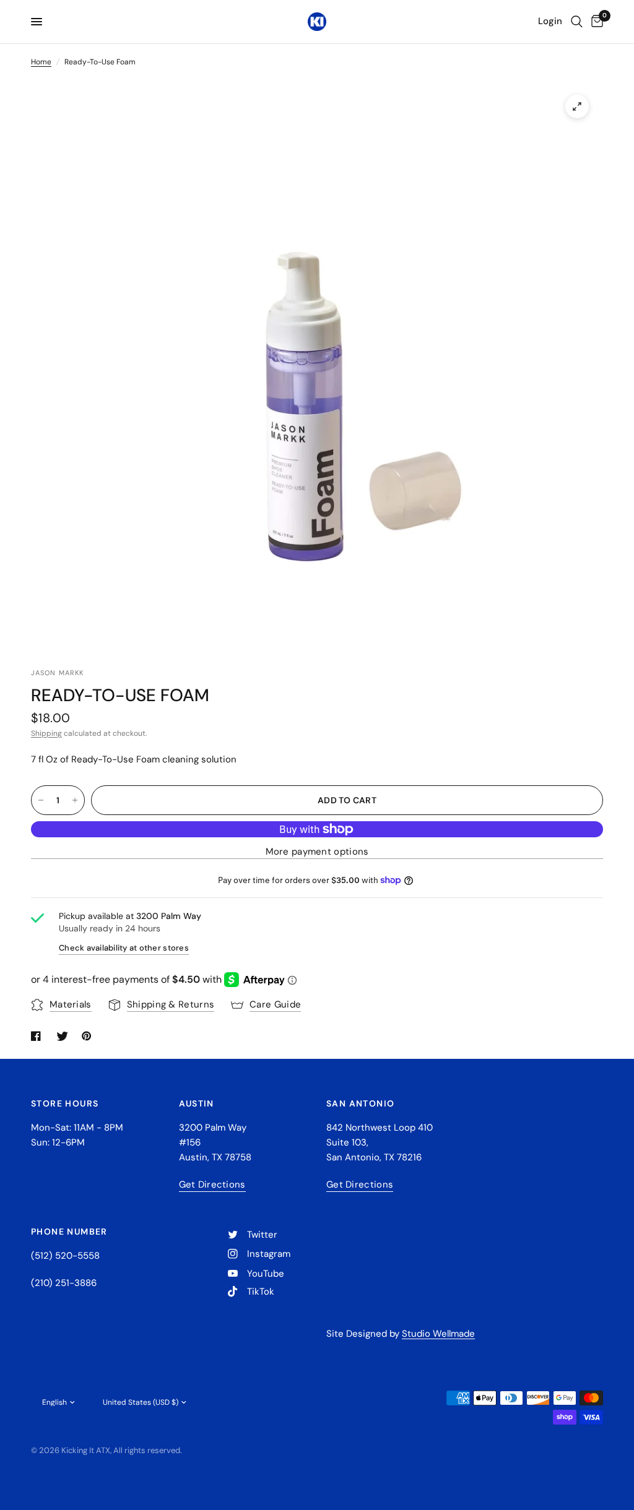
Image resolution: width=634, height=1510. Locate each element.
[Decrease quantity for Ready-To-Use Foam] (41, 800)
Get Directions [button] (212, 1185)
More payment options (317, 852)
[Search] (577, 21)
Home (41, 62)
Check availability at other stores (124, 948)
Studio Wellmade (438, 1333)
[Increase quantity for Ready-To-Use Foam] (75, 800)
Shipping (46, 733)
